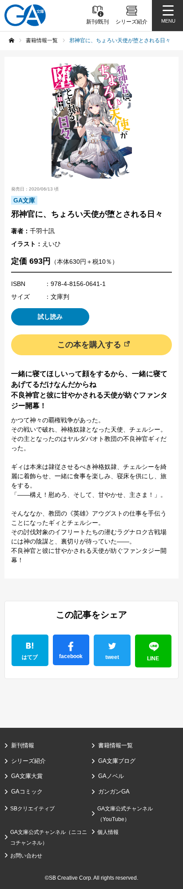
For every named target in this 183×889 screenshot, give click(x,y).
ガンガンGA (114, 791)
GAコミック (27, 791)
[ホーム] (11, 40)
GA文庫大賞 (27, 776)
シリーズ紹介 (28, 761)
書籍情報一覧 (115, 745)
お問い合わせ (26, 856)
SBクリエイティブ (32, 809)
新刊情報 (22, 745)
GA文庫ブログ (116, 761)
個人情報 (108, 832)
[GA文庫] (25, 15)
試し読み (50, 316)
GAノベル (111, 776)
